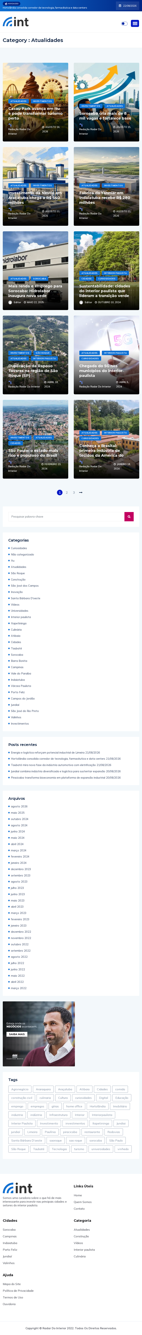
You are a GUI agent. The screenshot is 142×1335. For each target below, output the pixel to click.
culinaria (45, 1098)
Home (78, 1195)
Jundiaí (15, 705)
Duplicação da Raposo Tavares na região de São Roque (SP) (33, 371)
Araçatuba (65, 1089)
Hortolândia (98, 1106)
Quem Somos (83, 1202)
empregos (37, 1106)
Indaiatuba (18, 680)
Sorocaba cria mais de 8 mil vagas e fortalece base (105, 115)
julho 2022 (17, 963)
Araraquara (43, 1089)
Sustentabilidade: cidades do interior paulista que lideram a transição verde (104, 291)
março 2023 (18, 913)
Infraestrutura (58, 1115)
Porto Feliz (18, 692)
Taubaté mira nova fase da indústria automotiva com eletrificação (40, 7)
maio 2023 (18, 900)
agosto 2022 (19, 957)
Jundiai (121, 1123)
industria (17, 1115)
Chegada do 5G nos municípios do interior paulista (100, 371)
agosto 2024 (19, 825)
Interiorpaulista (102, 1115)
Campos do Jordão (23, 698)
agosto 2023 (19, 881)
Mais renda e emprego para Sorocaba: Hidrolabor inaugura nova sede (35, 291)
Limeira (32, 1132)
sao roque (75, 1140)
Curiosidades (107, 278)
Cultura (63, 1098)
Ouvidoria (9, 1304)
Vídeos (15, 604)
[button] (135, 23)
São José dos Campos (25, 585)
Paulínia (50, 1132)
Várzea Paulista (21, 686)
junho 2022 (18, 969)
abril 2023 (17, 906)
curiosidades (83, 1098)
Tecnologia (59, 1149)
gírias (55, 1106)
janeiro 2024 (19, 863)
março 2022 (18, 988)
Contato (79, 1208)
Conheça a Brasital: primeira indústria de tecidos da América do (101, 451)
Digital (103, 1098)
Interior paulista (115, 273)
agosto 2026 (19, 806)
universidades (101, 1149)
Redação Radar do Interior (19, 131)
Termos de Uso (13, 1297)
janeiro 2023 (19, 925)
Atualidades (19, 101)
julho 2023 (17, 888)
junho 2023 (18, 894)
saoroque (56, 1140)
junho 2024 (18, 831)
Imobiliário (120, 1106)
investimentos (75, 1123)
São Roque (42, 353)
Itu (12, 560)
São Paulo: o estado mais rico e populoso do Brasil (33, 453)
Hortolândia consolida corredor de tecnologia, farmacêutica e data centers (58, 758)
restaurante (92, 1132)
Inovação (17, 592)
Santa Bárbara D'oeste (25, 598)
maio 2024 (18, 838)
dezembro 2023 (21, 869)
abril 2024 (17, 844)
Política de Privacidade (18, 1290)
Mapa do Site (12, 1284)
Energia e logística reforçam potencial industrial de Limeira (47, 752)
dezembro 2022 (21, 931)
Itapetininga (18, 623)
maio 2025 (18, 812)
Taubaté (16, 648)
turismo (79, 1149)
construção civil (21, 1098)
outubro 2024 (19, 819)
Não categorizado (22, 554)
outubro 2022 (19, 944)
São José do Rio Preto (25, 711)
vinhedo (123, 1149)
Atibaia (15, 636)
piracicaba (70, 1132)
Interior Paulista (22, 1123)
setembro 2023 (21, 875)
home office (74, 1106)
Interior (79, 1115)
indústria (36, 1115)
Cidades (87, 278)
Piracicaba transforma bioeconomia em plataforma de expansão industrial (58, 777)
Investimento (49, 1123)
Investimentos (42, 101)
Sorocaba (39, 278)
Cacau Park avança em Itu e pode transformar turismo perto (35, 113)
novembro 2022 (21, 938)
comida (120, 1089)
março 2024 (18, 850)
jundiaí (15, 1132)
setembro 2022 (21, 950)
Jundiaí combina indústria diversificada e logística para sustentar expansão (58, 771)
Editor (17, 302)
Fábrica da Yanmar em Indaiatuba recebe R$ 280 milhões (104, 198)
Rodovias (113, 1132)
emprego (17, 1106)
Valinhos (16, 717)
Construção (18, 579)
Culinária (16, 629)
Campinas (17, 667)
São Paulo (116, 1140)
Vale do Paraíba (21, 673)
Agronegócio (19, 1089)
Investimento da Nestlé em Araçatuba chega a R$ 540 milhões (35, 198)
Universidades (19, 610)
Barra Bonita (19, 661)
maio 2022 (18, 975)
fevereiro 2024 (20, 856)
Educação (121, 1098)
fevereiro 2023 (20, 919)
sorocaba (95, 1140)
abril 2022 (17, 982)
